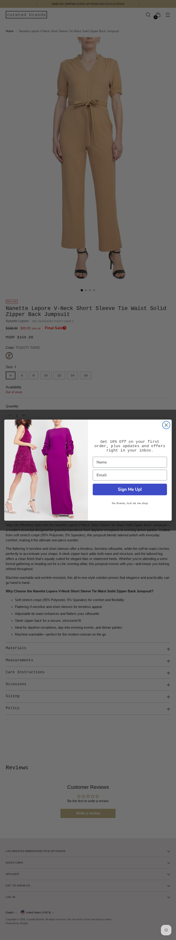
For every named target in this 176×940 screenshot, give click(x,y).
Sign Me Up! (130, 489)
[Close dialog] (166, 425)
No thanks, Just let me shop (130, 503)
